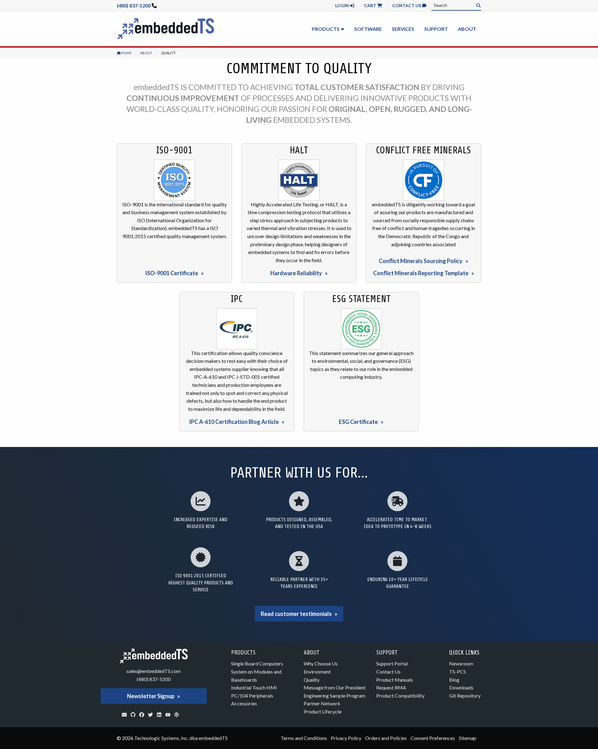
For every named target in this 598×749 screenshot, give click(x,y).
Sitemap (467, 738)
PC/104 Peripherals (252, 696)
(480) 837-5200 (134, 5)
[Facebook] (141, 715)
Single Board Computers (257, 663)
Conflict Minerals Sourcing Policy (421, 260)
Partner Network (322, 703)
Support (436, 29)
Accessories (244, 703)
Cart (370, 5)
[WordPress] (176, 715)
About (467, 29)
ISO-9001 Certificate (171, 273)
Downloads (461, 687)
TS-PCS (457, 672)
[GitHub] (133, 715)
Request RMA (391, 687)
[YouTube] (167, 715)
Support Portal (392, 663)
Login (342, 5)
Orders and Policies (386, 738)
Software (368, 29)
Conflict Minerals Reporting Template (420, 273)
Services (403, 29)
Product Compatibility (400, 696)
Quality (312, 680)
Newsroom (461, 663)
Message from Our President (335, 687)
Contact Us (407, 5)
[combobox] (456, 5)
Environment (317, 672)
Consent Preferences (433, 738)
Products (325, 29)
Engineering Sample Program (334, 696)
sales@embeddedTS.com (153, 671)
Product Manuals (394, 680)
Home (126, 53)
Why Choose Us (321, 663)
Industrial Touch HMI (254, 687)
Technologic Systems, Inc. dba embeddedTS (181, 738)
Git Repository (465, 696)
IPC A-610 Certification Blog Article (234, 421)
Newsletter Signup (150, 696)
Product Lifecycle (322, 711)
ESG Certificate (358, 421)
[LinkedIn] (159, 715)
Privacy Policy (346, 738)
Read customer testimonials (296, 613)
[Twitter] (150, 715)
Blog (454, 680)
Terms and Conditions (304, 738)
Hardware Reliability (296, 273)
